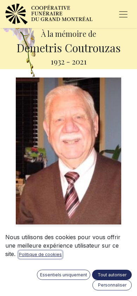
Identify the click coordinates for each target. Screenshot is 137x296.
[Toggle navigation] (123, 14)
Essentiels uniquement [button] (63, 274)
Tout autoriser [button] (112, 274)
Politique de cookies (40, 254)
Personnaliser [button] (112, 285)
